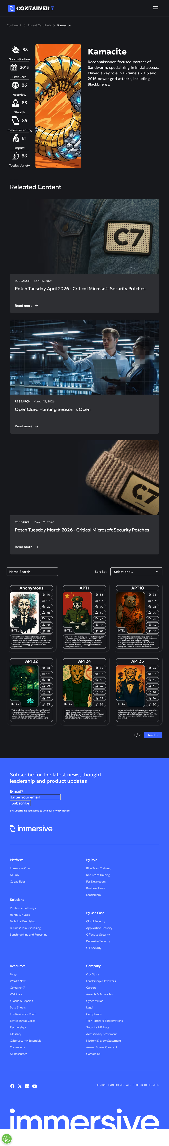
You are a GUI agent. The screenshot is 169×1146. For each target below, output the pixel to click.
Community (17, 1047)
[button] (155, 8)
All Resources (18, 1054)
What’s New (17, 981)
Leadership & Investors (101, 981)
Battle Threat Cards (22, 1021)
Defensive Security (98, 941)
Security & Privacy (97, 1027)
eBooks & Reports (21, 1001)
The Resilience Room (23, 1014)
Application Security (99, 928)
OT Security (93, 948)
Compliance (93, 1014)
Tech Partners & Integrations (104, 1021)
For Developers (96, 881)
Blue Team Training (98, 868)
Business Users (95, 888)
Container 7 (17, 987)
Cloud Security (95, 921)
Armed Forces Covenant (101, 1047)
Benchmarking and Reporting (28, 934)
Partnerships (18, 1027)
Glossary (15, 1034)
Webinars (16, 994)
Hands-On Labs (20, 915)
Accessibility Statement (101, 1034)
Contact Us (93, 1054)
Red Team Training (98, 875)
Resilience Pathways (23, 908)
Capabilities (17, 881)
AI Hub (14, 875)
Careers (91, 987)
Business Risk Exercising (25, 928)
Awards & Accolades (99, 994)
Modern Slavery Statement (103, 1040)
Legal (89, 1007)
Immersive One (20, 868)
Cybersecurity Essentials (25, 1040)
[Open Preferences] (7, 1139)
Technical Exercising (22, 921)
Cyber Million (94, 1001)
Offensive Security (98, 934)
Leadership (93, 895)
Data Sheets (18, 1007)
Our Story (92, 974)
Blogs (13, 974)
